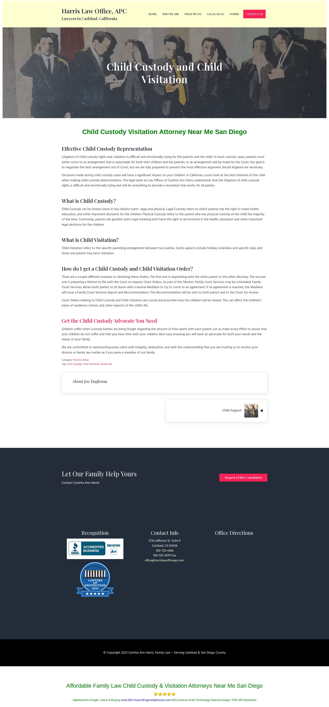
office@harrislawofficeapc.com (164, 560)
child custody (74, 364)
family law (106, 364)
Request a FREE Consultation (243, 477)
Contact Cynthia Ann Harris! (81, 482)
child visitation (91, 364)
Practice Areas (81, 360)
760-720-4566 (164, 550)
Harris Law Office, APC (94, 11)
